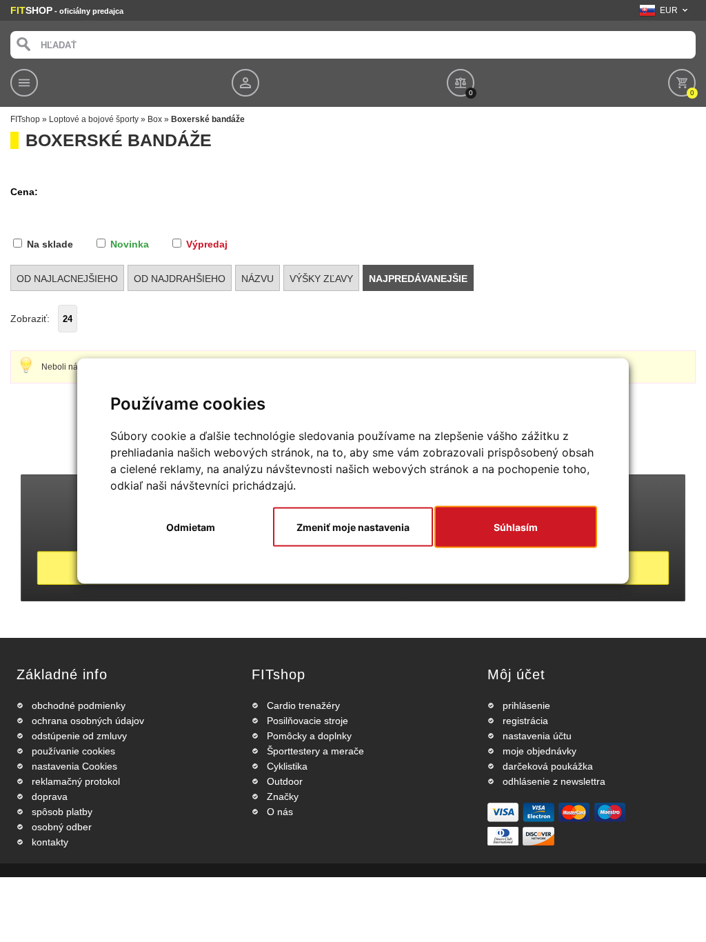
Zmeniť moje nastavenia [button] (353, 527)
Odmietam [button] (190, 527)
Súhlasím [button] (516, 527)
